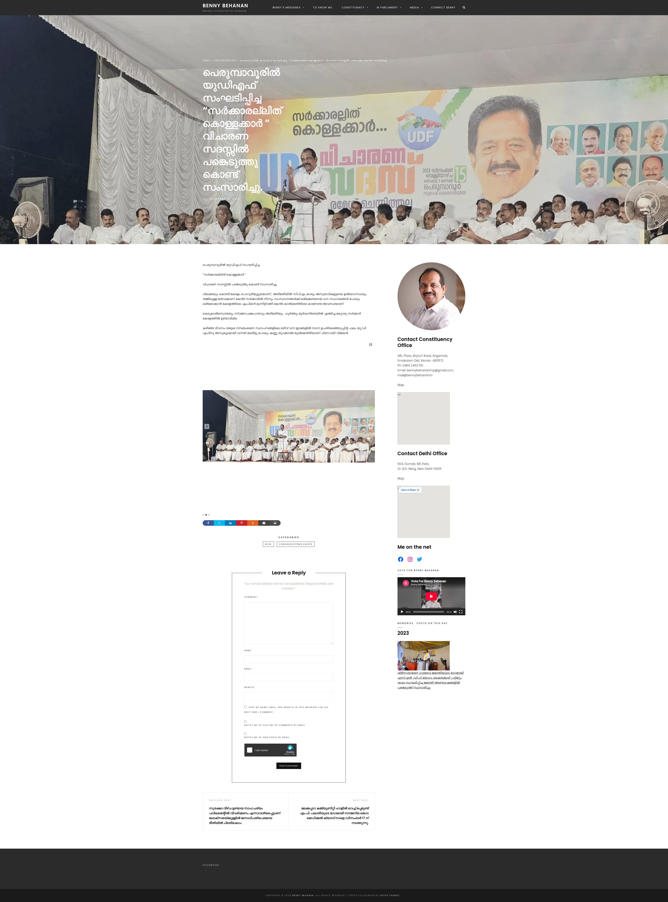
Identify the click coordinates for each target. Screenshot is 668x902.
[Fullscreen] (461, 612)
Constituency (353, 7)
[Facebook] (400, 559)
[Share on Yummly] (252, 523)
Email (249, 669)
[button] (206, 426)
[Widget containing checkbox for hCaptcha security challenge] (270, 750)
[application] (431, 596)
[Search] (464, 7)
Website (249, 687)
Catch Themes (390, 895)
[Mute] (455, 612)
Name (248, 650)
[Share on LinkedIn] (230, 523)
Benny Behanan (225, 5)
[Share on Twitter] (219, 523)
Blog (268, 544)
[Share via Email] (263, 523)
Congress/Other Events (295, 544)
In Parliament (387, 7)
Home (206, 60)
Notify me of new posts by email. (267, 737)
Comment (251, 597)
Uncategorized (225, 60)
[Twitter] (419, 559)
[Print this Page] (275, 523)
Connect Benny (443, 7)
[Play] (402, 612)
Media (414, 7)
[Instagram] (410, 559)
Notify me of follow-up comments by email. (275, 725)
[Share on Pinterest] (241, 523)
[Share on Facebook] (208, 523)
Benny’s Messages (287, 7)
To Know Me (322, 7)
